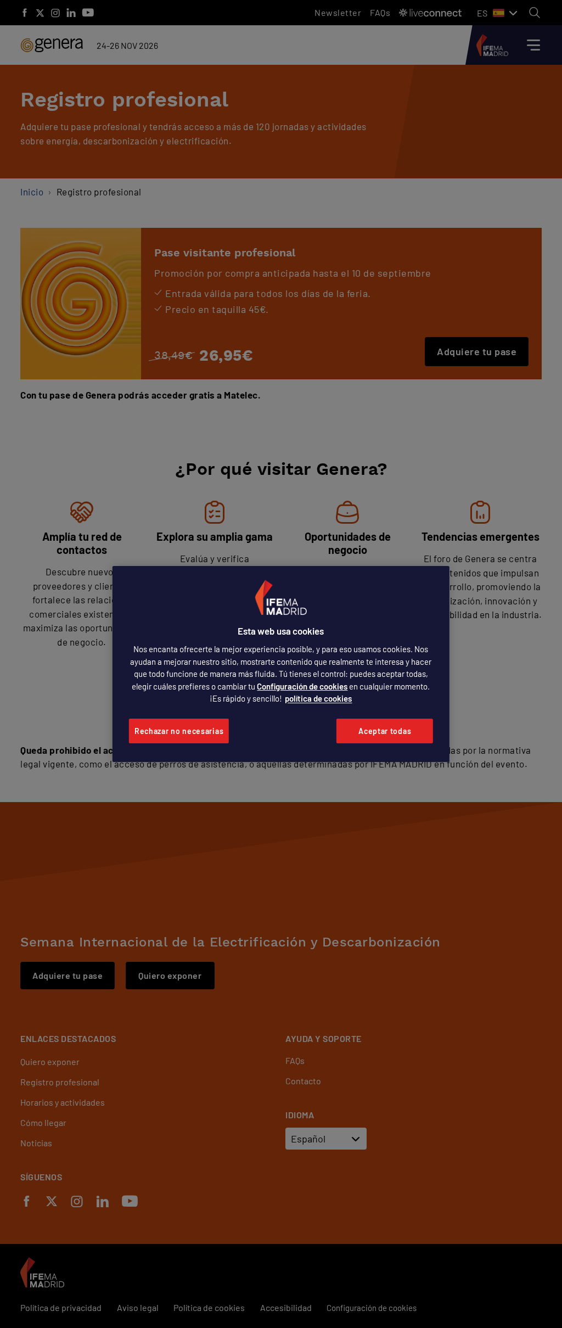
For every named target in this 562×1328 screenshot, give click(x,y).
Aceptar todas (384, 731)
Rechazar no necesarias (178, 731)
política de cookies (318, 698)
